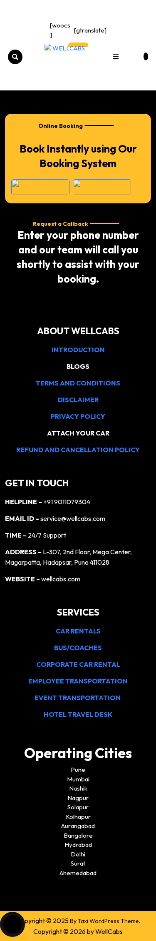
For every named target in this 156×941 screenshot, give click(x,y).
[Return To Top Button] (12, 924)
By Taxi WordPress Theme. (105, 921)
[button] (115, 57)
